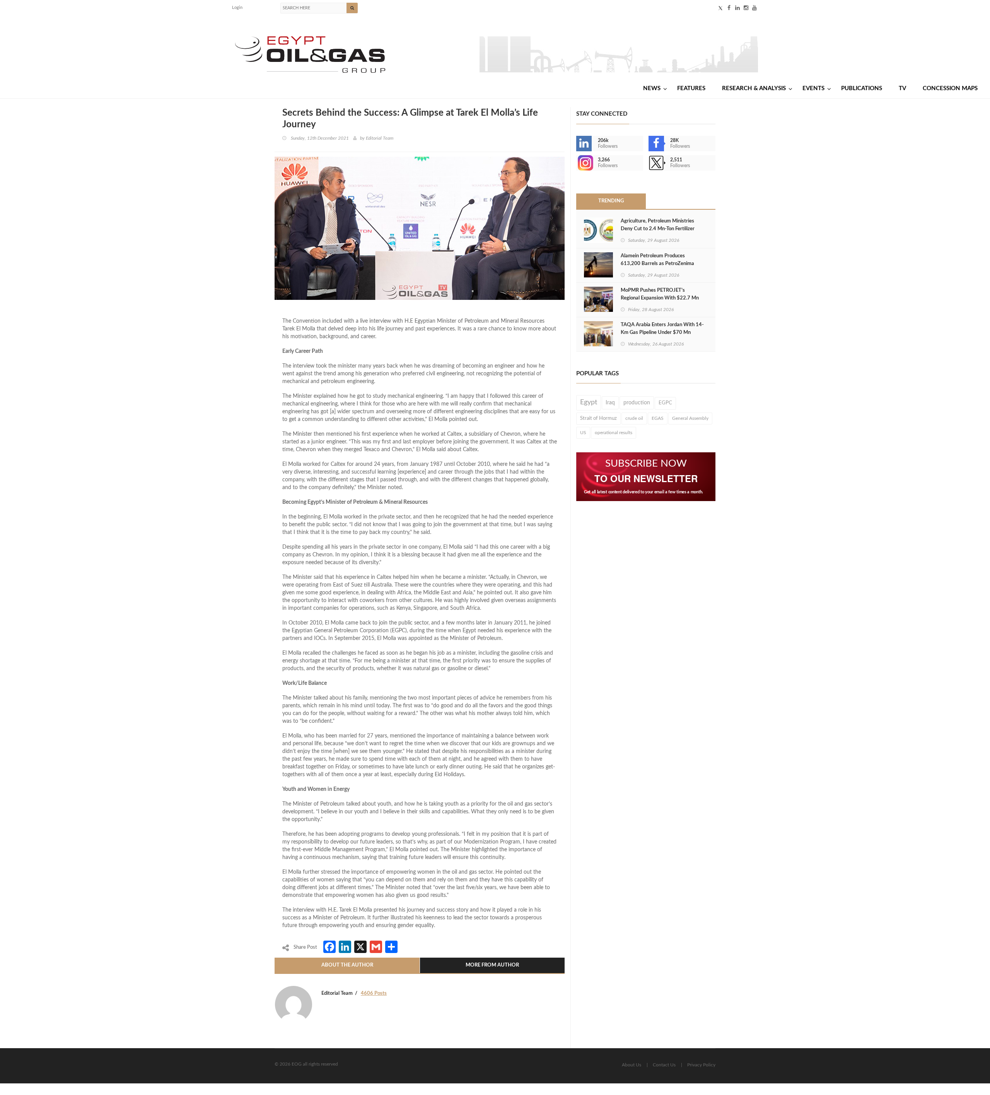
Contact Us (664, 1064)
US (583, 432)
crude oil (634, 418)
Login (237, 7)
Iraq (610, 402)
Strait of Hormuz (598, 418)
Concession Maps (950, 88)
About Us (631, 1064)
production (636, 402)
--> (577, 163)
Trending (611, 201)
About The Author (347, 965)
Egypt (588, 402)
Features (691, 88)
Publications (861, 88)
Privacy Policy (701, 1064)
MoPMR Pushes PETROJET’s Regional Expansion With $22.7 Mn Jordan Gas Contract (660, 298)
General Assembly (690, 418)
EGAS (658, 418)
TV (902, 88)
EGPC (665, 402)
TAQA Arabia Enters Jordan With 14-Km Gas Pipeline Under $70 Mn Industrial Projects (662, 332)
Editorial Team (379, 138)
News (652, 88)
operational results (613, 432)
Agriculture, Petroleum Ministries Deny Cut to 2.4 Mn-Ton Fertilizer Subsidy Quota (658, 229)
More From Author (492, 965)
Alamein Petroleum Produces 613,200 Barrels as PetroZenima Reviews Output (657, 263)
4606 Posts (374, 993)
